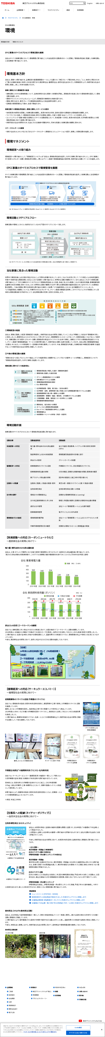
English (89, 3)
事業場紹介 (12, 1005)
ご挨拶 (11, 991)
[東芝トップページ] (12, 3)
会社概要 (12, 998)
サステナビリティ (13, 18)
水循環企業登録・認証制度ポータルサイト (58, 900)
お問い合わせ (100, 3)
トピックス (82, 987)
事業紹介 (34, 987)
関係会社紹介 (13, 1009)
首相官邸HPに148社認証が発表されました (59, 897)
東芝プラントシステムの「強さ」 (42, 991)
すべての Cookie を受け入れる (78, 1033)
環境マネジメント (18, 42)
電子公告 (12, 1012)
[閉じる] (101, 1029)
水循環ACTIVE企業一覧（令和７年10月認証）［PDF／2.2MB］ (65, 903)
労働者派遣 (82, 999)
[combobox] (77, 3)
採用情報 (58, 995)
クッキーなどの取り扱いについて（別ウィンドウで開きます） (40, 1032)
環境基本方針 (5, 42)
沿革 (10, 1002)
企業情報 (10, 987)
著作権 (81, 995)
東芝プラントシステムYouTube (92, 1021)
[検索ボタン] (84, 3)
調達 (56, 991)
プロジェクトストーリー (40, 998)
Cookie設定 (78, 1027)
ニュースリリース (45, 894)
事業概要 (36, 995)
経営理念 (12, 995)
